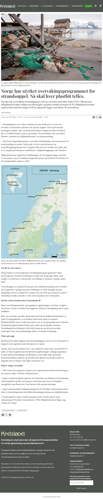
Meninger (34, 6)
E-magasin (47, 6)
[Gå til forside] (8, 6)
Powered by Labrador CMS (51, 497)
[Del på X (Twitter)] (96, 117)
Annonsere (77, 6)
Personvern (34, 471)
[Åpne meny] (100, 6)
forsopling (22, 410)
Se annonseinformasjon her (80, 472)
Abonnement (62, 6)
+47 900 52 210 (77, 466)
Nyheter (22, 6)
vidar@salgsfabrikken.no (84, 469)
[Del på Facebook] (93, 117)
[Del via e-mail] (100, 117)
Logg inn (88, 6)
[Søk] (95, 6)
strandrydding (8, 410)
